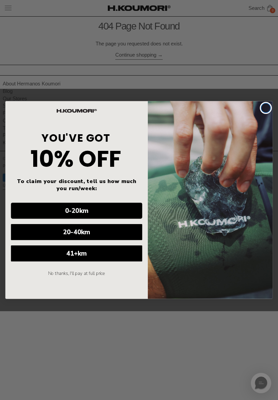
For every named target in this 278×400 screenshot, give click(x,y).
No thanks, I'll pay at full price (76, 274)
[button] (261, 383)
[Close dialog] (266, 108)
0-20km (76, 210)
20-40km (76, 232)
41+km (76, 253)
